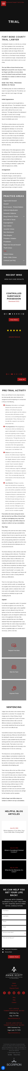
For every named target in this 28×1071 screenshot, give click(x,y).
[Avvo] (19, 993)
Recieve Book (8, 952)
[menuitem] (14, 201)
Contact (14, 1002)
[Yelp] (23, 993)
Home (14, 983)
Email (4, 927)
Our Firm (14, 985)
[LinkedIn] (9, 993)
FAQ (14, 1000)
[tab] (23, 216)
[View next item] (22, 314)
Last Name (5, 916)
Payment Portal (14, 988)
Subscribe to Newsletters (11, 949)
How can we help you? (8, 937)
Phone (4, 921)
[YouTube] (14, 993)
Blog (14, 997)
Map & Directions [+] (14, 1018)
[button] (3, 1068)
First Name (5, 910)
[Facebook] (4, 993)
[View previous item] (5, 314)
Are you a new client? (8, 932)
